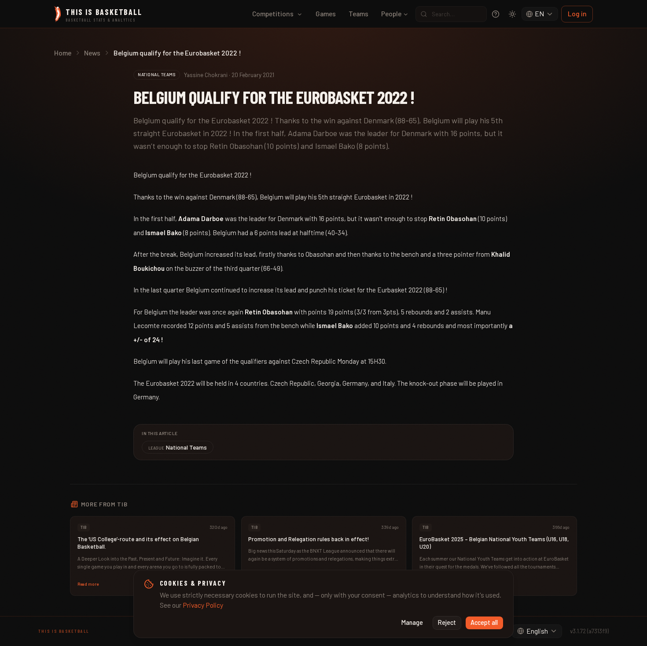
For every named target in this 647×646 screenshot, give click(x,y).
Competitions (273, 13)
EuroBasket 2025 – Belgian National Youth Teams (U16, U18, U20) (494, 542)
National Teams (177, 447)
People (391, 13)
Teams (358, 13)
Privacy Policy (203, 605)
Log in (577, 13)
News (92, 52)
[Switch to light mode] (512, 14)
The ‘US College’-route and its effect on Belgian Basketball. (138, 542)
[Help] (496, 14)
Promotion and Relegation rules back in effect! (308, 539)
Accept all (484, 622)
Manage (412, 622)
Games (326, 13)
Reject (447, 622)
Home (62, 52)
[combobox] (540, 14)
